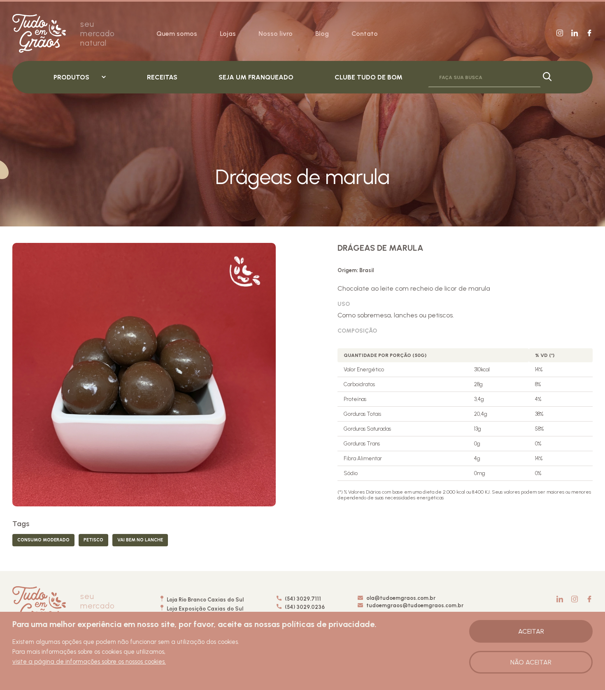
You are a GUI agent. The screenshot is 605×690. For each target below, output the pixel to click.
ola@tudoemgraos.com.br (400, 598)
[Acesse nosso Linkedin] (574, 33)
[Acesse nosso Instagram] (559, 33)
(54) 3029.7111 (302, 599)
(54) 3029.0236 (304, 607)
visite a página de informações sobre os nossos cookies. (89, 661)
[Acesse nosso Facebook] (589, 33)
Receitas (162, 77)
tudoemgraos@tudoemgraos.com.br (414, 605)
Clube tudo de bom (369, 77)
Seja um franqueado (256, 77)
